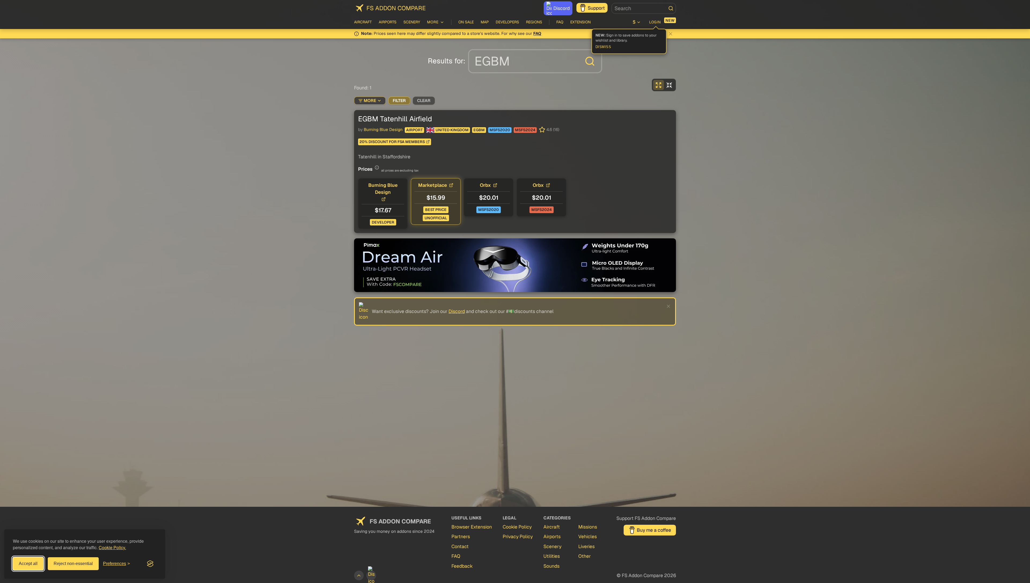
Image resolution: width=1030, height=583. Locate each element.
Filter (399, 100)
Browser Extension (471, 527)
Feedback (462, 566)
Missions (587, 527)
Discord (561, 8)
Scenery (411, 22)
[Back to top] (359, 575)
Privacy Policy (518, 536)
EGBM (479, 129)
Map (485, 22)
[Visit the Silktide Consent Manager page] (150, 563)
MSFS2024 (525, 129)
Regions (534, 22)
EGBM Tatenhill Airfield (395, 118)
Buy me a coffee (654, 530)
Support (596, 8)
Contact (460, 546)
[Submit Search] (671, 8)
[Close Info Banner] (670, 34)
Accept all (28, 563)
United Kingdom (452, 129)
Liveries (586, 546)
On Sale (466, 22)
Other (584, 556)
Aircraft (363, 22)
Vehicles (587, 536)
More (370, 100)
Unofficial (436, 218)
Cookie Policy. (112, 547)
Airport (414, 129)
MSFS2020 (500, 129)
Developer (383, 222)
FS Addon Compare (396, 8)
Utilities (551, 556)
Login (655, 22)
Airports (387, 22)
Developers (507, 22)
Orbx (485, 185)
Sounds (551, 566)
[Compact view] (669, 85)
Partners (460, 536)
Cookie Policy (517, 527)
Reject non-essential (73, 563)
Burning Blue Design (383, 129)
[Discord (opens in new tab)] (371, 575)
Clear (424, 100)
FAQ (559, 22)
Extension (580, 22)
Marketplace (432, 185)
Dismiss (603, 47)
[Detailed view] (658, 85)
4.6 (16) (552, 129)
